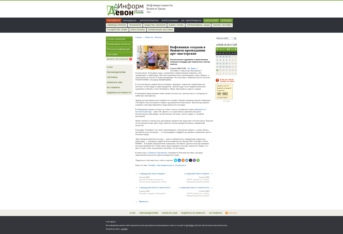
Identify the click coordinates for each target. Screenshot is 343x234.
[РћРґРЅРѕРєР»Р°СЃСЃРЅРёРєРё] (183, 160)
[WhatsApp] (198, 160)
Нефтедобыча (130, 21)
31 (230, 57)
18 (220, 67)
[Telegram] (186, 160)
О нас (110, 67)
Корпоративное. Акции (198, 25)
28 (220, 57)
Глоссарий (112, 54)
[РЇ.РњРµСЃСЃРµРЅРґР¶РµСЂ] (175, 160)
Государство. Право (117, 30)
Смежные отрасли (116, 25)
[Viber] (194, 160)
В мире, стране (176, 25)
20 (227, 67)
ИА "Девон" (190, 225)
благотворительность (165, 165)
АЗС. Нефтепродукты (191, 21)
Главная (138, 37)
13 (227, 63)
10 (217, 63)
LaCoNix (124, 229)
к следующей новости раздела (198, 173)
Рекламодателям (116, 72)
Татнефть (152, 165)
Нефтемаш (226, 21)
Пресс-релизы (138, 30)
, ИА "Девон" (191, 68)
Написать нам (114, 82)
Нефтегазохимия (170, 21)
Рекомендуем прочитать (119, 44)
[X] (190, 160)
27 (217, 57)
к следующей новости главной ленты (196, 187)
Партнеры (112, 77)
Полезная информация (118, 49)
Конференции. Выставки (160, 30)
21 (230, 67)
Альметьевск (180, 165)
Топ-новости (113, 21)
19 (223, 67)
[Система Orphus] (224, 99)
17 (217, 67)
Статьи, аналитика (116, 39)
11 (220, 63)
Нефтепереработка (149, 21)
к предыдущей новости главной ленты (152, 187)
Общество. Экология (154, 25)
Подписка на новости (119, 93)
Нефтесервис (211, 21)
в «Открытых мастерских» (157, 153)
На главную (113, 87)
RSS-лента (233, 213)
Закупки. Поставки (222, 25)
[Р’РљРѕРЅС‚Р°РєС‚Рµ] (179, 160)
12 (223, 63)
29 (223, 57)
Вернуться (141, 201)
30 (227, 57)
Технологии (135, 25)
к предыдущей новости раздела (150, 173)
